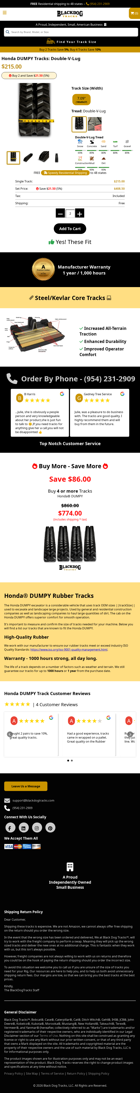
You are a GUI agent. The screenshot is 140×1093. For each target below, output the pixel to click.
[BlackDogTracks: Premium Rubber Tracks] (70, 20)
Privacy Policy (13, 1074)
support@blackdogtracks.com (33, 800)
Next (130, 734)
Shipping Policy (98, 1074)
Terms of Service (52, 1074)
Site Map (32, 1074)
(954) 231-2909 (99, 4)
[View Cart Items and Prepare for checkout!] (8, 11)
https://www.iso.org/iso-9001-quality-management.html (68, 650)
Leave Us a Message (25, 786)
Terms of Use (49, 1036)
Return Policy (76, 1074)
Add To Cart (70, 228)
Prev (10, 734)
